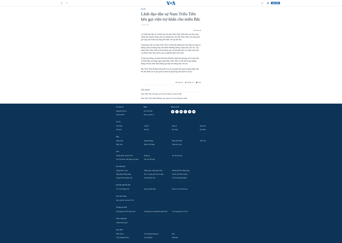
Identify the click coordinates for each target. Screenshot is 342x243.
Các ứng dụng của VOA (180, 211)
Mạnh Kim (119, 141)
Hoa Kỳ (146, 130)
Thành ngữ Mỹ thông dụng (180, 170)
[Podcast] (189, 111)
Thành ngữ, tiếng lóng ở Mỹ (153, 170)
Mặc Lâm (119, 144)
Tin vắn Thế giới (149, 159)
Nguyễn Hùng (148, 141)
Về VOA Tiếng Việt (122, 189)
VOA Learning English (179, 178)
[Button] (197, 30)
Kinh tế (174, 126)
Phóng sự (147, 156)
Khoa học (203, 126)
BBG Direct (120, 234)
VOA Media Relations (151, 234)
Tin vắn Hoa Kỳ (177, 156)
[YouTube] (268, 3)
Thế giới (119, 130)
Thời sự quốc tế (149, 115)
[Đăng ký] (193, 111)
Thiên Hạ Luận (177, 144)
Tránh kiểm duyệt (122, 223)
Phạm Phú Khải (177, 141)
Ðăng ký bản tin (121, 111)
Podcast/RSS (120, 115)
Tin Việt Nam (148, 111)
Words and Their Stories (180, 174)
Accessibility (148, 238)
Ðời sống (175, 130)
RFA (173, 234)
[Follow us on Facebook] (172, 111)
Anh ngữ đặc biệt (149, 178)
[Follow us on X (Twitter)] (177, 111)
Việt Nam (119, 126)
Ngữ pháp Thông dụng (123, 174)
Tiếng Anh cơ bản (122, 170)
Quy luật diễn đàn (150, 189)
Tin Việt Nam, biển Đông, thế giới (127, 159)
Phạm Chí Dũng (149, 144)
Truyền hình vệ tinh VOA (124, 156)
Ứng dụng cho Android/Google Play (155, 211)
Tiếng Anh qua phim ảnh (124, 178)
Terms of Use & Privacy (180, 189)
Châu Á (146, 126)
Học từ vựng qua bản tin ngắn (153, 174)
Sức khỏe (203, 130)
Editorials (175, 238)
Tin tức (143, 9)
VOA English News (122, 238)
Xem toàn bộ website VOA (125, 200)
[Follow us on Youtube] (181, 111)
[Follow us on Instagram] (185, 111)
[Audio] (262, 3)
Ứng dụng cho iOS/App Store (125, 211)
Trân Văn (203, 141)
